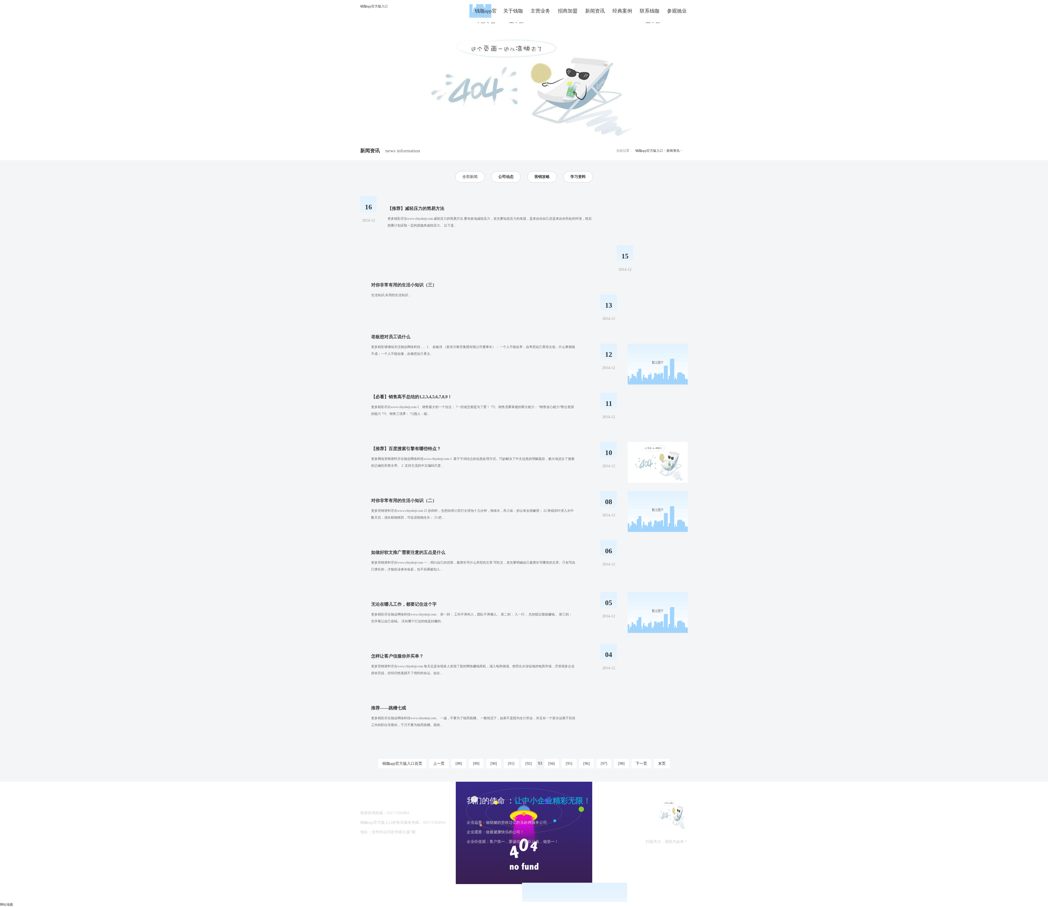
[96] (586, 764)
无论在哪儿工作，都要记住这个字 (404, 604)
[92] (528, 764)
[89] (476, 764)
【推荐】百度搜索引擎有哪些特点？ (406, 448)
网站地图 (6, 904)
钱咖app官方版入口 (374, 6)
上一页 (439, 764)
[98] (621, 764)
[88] (458, 764)
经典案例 (622, 11)
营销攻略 (542, 177)
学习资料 (578, 177)
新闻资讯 (595, 11)
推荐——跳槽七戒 (388, 708)
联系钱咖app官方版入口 (649, 13)
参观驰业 (677, 11)
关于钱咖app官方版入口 (513, 13)
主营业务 (540, 11)
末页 (662, 764)
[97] (604, 764)
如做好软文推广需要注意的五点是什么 (408, 552)
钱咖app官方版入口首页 (402, 764)
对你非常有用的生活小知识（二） (404, 500)
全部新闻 (470, 177)
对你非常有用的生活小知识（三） (404, 284)
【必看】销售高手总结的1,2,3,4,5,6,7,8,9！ (411, 396)
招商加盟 (567, 11)
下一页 (641, 764)
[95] (569, 764)
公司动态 (506, 177)
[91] (511, 764)
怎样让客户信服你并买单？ (397, 656)
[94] (551, 764)
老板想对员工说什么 (390, 336)
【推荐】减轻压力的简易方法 (416, 208)
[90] (493, 764)
